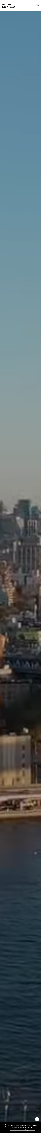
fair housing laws (27, 1127)
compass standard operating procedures (22, 1130)
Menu (37, 5)
